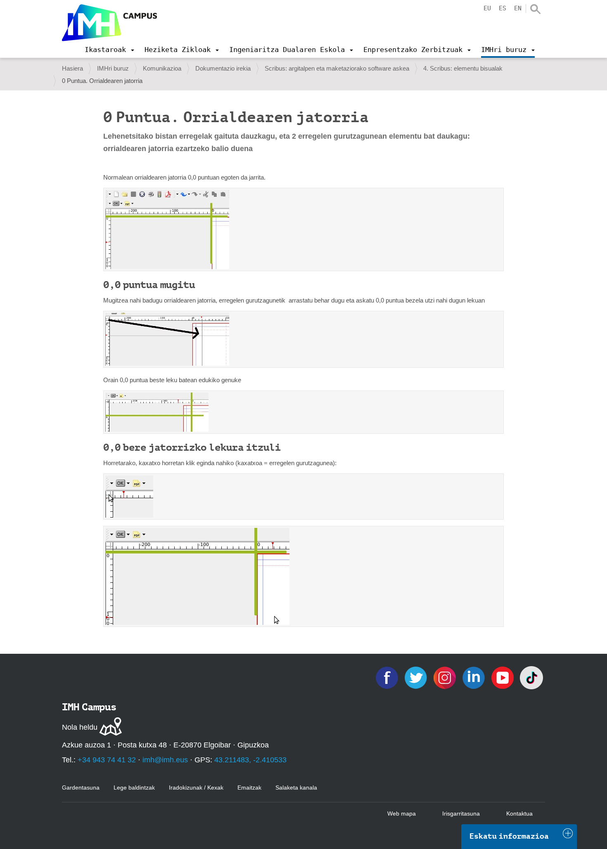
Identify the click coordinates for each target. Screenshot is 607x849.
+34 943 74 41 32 (107, 760)
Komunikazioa (162, 68)
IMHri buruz (113, 68)
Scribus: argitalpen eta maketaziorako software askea (337, 68)
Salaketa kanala (296, 787)
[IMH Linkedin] (474, 677)
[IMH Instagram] (445, 677)
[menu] (109, 49)
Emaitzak (249, 787)
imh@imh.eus (165, 760)
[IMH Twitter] (416, 677)
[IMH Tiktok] (531, 677)
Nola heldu (79, 727)
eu (487, 8)
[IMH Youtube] (503, 677)
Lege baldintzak (134, 787)
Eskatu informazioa (509, 836)
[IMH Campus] (109, 22)
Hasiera (72, 68)
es (502, 8)
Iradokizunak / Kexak (196, 787)
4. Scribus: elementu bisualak (463, 68)
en (518, 8)
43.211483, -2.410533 (250, 760)
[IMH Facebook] (387, 677)
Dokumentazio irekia (223, 68)
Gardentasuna (81, 787)
